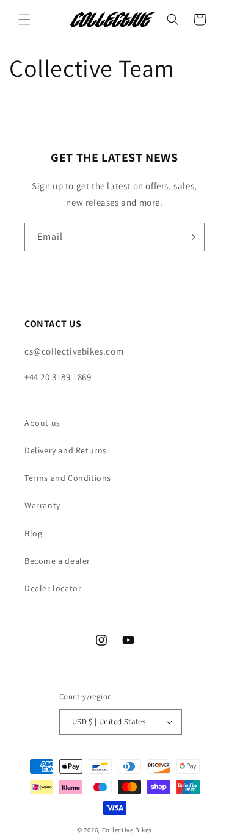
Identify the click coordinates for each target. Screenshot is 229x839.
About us (42, 422)
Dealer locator (52, 588)
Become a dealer (57, 560)
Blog (33, 533)
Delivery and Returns (65, 450)
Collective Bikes (127, 830)
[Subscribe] (190, 237)
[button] (24, 19)
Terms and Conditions (67, 477)
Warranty (42, 505)
